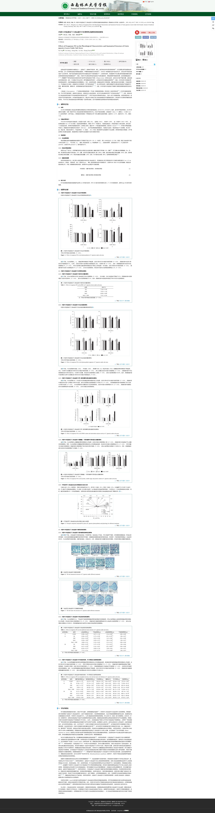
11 (94, 85)
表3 (63, 662)
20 (111, 150)
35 (73, 760)
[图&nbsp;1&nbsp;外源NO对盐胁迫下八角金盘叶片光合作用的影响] (95, 224)
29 (60, 743)
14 (121, 92)
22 (98, 711)
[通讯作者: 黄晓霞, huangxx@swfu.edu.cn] (80, 34)
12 (118, 90)
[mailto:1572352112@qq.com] (61, 34)
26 (93, 725)
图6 (63, 535)
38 (75, 768)
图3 (63, 380)
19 (67, 150)
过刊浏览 (148, 14)
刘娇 (73, 34)
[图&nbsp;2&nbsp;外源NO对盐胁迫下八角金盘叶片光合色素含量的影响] (95, 334)
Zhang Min (75, 50)
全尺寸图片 (122, 257)
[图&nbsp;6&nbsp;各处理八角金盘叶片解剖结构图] (95, 557)
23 (126, 719)
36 (59, 764)
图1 (90, 195)
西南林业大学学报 (71, 18)
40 (63, 774)
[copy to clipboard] (101, 26)
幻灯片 (128, 257)
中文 (146, 1)
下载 (151, 32)
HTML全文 (92, 61)
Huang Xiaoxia (88, 50)
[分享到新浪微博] (213, 25)
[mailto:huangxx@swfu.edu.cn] (81, 34)
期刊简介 (67, 14)
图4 (63, 442)
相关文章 (76, 64)
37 (60, 764)
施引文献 (92, 64)
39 (61, 774)
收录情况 (121, 14)
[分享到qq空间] (213, 21)
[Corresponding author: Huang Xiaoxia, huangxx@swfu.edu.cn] (92, 50)
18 (118, 125)
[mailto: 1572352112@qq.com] (63, 50)
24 (60, 721)
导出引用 (145, 37)
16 (117, 125)
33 (88, 758)
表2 (63, 619)
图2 (93, 307)
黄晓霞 (78, 34)
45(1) (84, 18)
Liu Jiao (81, 50)
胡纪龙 (65, 34)
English (152, 1)
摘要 (75, 61)
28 (96, 737)
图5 (120, 491)
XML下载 (153, 37)
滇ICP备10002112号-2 (121, 801)
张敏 (69, 34)
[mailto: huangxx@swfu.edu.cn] (93, 50)
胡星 (59, 34)
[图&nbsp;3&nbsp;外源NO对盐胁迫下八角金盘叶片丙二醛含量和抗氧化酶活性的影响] (95, 409)
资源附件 (107, 64)
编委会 (80, 14)
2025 (79, 18)
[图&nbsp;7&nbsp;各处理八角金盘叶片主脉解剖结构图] (95, 594)
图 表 (107, 61)
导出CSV (121, 300)
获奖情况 (107, 14)
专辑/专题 (93, 14)
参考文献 (122, 61)
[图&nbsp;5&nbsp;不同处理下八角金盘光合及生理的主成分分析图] (95, 508)
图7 (66, 535)
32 (84, 751)
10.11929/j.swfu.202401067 (102, 18)
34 (90, 758)
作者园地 (134, 14)
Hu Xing (60, 50)
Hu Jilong (68, 50)
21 (118, 154)
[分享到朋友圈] (213, 28)
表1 (63, 276)
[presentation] (91, 168)
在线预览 (143, 32)
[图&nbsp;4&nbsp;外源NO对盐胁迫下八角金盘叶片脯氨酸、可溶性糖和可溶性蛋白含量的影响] (95, 463)
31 (82, 751)
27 (66, 728)
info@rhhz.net (120, 810)
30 (61, 743)
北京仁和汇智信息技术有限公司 (99, 810)
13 (120, 92)
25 (109, 723)
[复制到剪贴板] (153, 22)
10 (93, 85)
